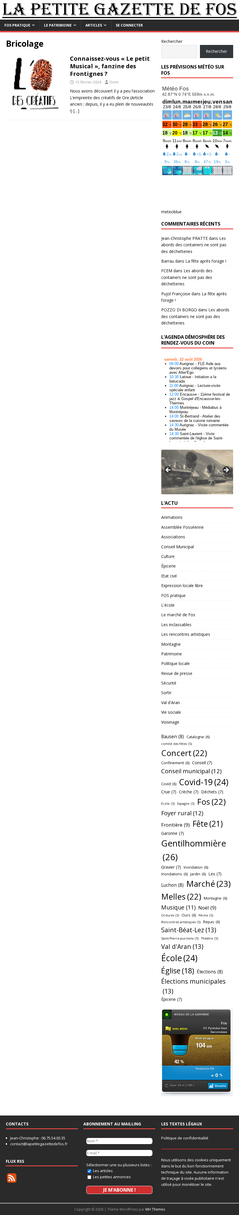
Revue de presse (176, 673)
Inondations (174, 874)
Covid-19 (204, 782)
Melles (181, 896)
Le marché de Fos (178, 614)
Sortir (166, 692)
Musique (178, 907)
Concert (184, 753)
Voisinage (170, 722)
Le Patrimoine (58, 25)
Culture (168, 556)
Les (215, 874)
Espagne (185, 804)
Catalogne (198, 736)
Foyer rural (182, 813)
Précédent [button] (168, 470)
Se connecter (129, 25)
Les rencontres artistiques (185, 634)
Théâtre (209, 938)
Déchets (212, 792)
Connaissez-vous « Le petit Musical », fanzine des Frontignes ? (110, 66)
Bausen (172, 736)
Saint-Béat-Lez (188, 930)
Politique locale (175, 663)
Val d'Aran (170, 702)
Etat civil (169, 576)
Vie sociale (171, 712)
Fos (211, 801)
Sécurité (168, 683)
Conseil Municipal (177, 546)
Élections (210, 971)
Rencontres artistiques (181, 922)
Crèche (188, 792)
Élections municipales (193, 986)
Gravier (171, 867)
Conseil (202, 762)
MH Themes (155, 1209)
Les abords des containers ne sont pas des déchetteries (193, 244)
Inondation (196, 867)
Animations (171, 517)
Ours (189, 915)
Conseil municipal (191, 771)
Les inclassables (176, 624)
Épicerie (168, 566)
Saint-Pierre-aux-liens (179, 938)
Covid (168, 783)
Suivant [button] (226, 470)
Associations (173, 537)
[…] (76, 111)
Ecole (168, 804)
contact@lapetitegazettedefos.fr (39, 1143)
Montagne (171, 644)
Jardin (198, 874)
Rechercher (171, 41)
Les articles (102, 1170)
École (179, 957)
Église (177, 970)
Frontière (175, 824)
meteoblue (171, 211)
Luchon (172, 885)
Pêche (205, 915)
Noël (207, 907)
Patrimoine (171, 654)
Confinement (175, 762)
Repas (211, 921)
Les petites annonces (111, 1176)
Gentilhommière (193, 850)
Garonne (172, 833)
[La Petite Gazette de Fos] (119, 16)
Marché (208, 883)
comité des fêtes (176, 744)
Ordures (170, 915)
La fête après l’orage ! (205, 261)
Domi (114, 82)
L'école (168, 605)
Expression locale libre (182, 585)
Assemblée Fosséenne (182, 527)
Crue (168, 792)
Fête (207, 823)
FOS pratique (17, 25)
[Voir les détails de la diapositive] (197, 472)
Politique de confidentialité (184, 1138)
